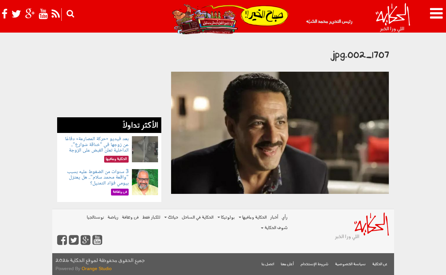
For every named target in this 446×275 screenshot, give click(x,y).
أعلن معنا (287, 264)
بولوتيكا (227, 217)
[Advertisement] (109, 76)
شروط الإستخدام (314, 264)
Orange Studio (97, 268)
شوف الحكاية (275, 228)
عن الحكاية (380, 264)
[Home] (392, 18)
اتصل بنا (268, 264)
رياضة (113, 217)
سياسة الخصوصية (350, 264)
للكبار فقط (151, 217)
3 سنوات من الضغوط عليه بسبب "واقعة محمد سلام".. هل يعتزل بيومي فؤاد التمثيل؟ (98, 177)
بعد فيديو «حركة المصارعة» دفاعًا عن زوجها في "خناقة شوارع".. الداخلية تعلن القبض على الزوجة (97, 145)
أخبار (274, 217)
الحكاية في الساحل (198, 217)
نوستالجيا (95, 217)
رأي (284, 217)
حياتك (172, 217)
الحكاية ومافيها (254, 217)
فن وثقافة (130, 217)
